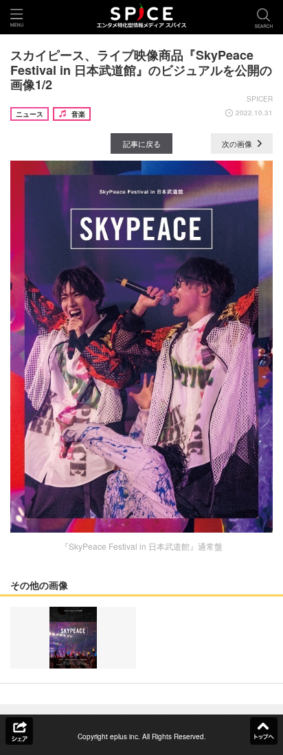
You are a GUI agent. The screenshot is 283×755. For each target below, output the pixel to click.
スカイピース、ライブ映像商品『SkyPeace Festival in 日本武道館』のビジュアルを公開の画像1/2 (141, 69)
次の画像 (238, 143)
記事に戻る (142, 143)
